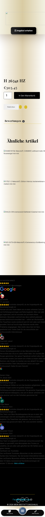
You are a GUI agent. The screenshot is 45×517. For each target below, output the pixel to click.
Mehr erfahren (19, 463)
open (41, 54)
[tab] (15, 121)
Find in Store (11, 107)
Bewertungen (14, 120)
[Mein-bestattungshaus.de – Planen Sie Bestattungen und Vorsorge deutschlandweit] (24, 478)
